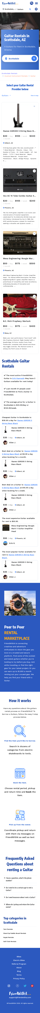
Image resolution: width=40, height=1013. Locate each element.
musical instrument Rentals (16, 76)
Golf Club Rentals (9, 941)
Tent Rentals (8, 929)
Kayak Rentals (8, 937)
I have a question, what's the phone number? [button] (18, 879)
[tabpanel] (20, 115)
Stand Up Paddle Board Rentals (14, 933)
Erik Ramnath (18, 378)
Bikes (19, 957)
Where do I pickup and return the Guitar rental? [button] (20, 905)
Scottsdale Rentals (9, 73)
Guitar (33, 76)
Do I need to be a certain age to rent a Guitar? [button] (19, 889)
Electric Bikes (19, 960)
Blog (19, 971)
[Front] (10, 3)
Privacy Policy (19, 979)
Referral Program (19, 964)
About (19, 968)
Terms (18, 975)
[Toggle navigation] (36, 3)
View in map (34, 95)
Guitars (5, 95)
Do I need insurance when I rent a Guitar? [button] (20, 897)
